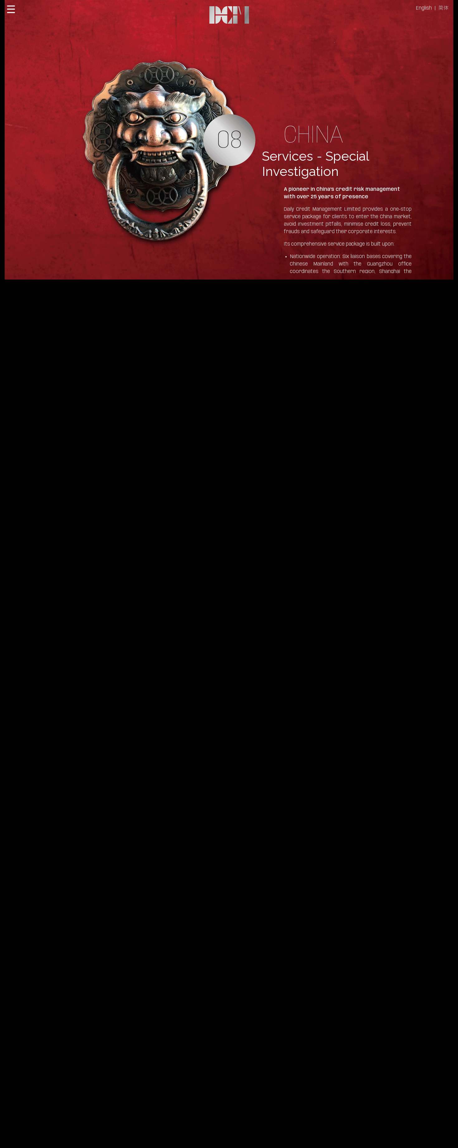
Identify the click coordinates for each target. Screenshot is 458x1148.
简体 (443, 8)
